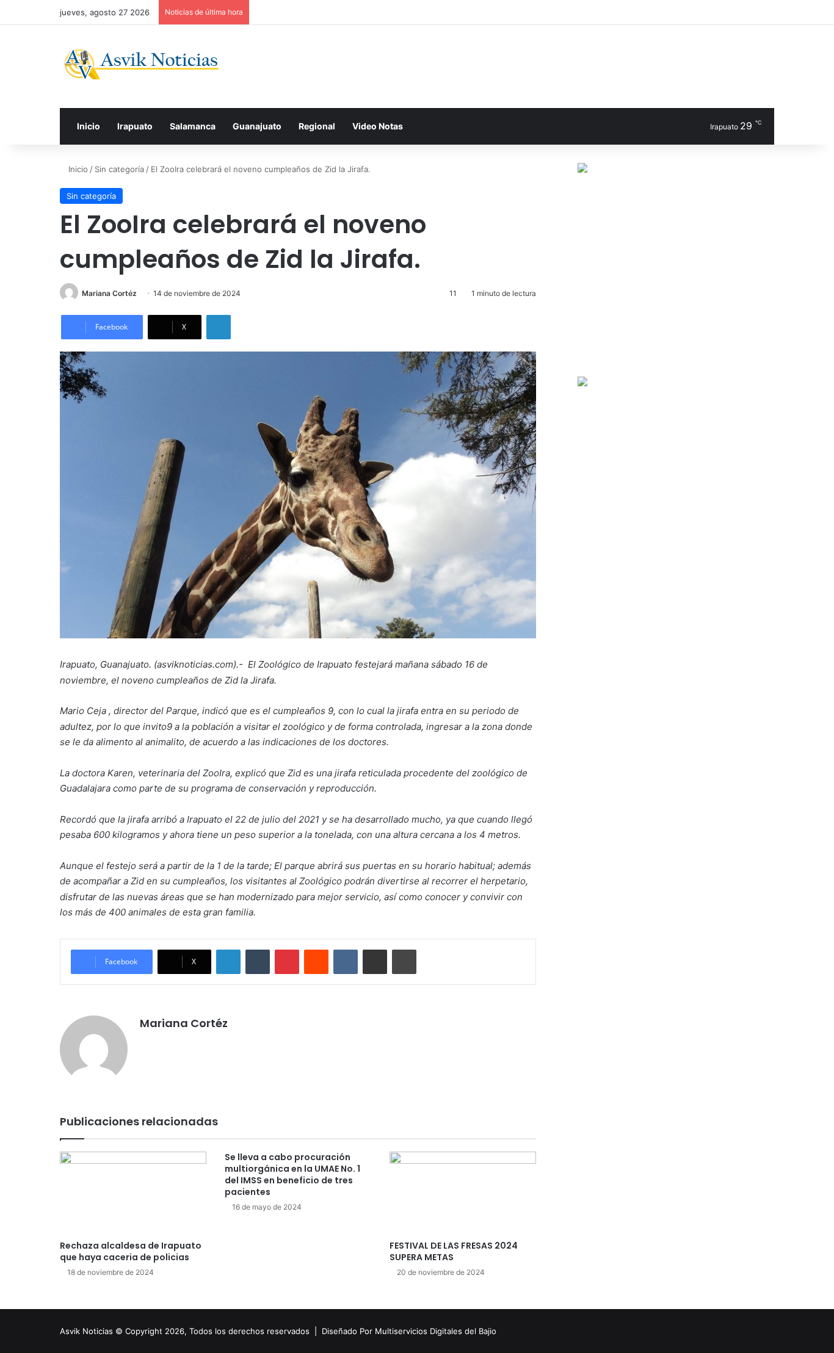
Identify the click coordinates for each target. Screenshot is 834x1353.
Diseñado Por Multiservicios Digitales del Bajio (409, 1331)
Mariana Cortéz (109, 293)
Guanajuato (257, 126)
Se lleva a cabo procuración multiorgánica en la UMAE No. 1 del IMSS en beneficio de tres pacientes (292, 1174)
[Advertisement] (539, 64)
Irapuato (135, 126)
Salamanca (193, 126)
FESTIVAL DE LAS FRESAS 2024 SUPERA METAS (454, 1251)
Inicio (87, 126)
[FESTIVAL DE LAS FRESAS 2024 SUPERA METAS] (463, 1193)
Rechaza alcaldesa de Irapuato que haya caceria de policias (130, 1251)
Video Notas (377, 126)
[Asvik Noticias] (151, 64)
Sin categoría (119, 169)
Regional (317, 126)
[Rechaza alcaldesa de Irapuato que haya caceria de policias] (133, 1193)
